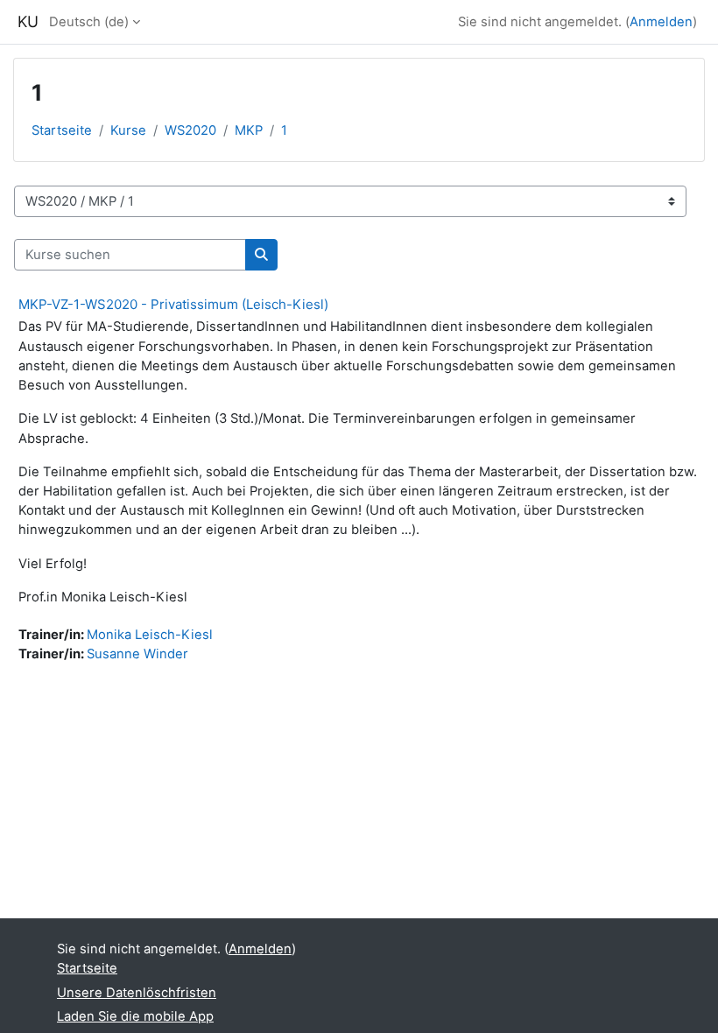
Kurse (128, 130)
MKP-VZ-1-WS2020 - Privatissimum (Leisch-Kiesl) (173, 304)
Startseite (62, 130)
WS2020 (190, 130)
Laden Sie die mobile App (135, 1016)
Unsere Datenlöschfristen (136, 993)
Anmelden (661, 22)
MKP (249, 130)
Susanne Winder (137, 654)
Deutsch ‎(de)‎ (89, 22)
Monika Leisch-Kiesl (150, 635)
